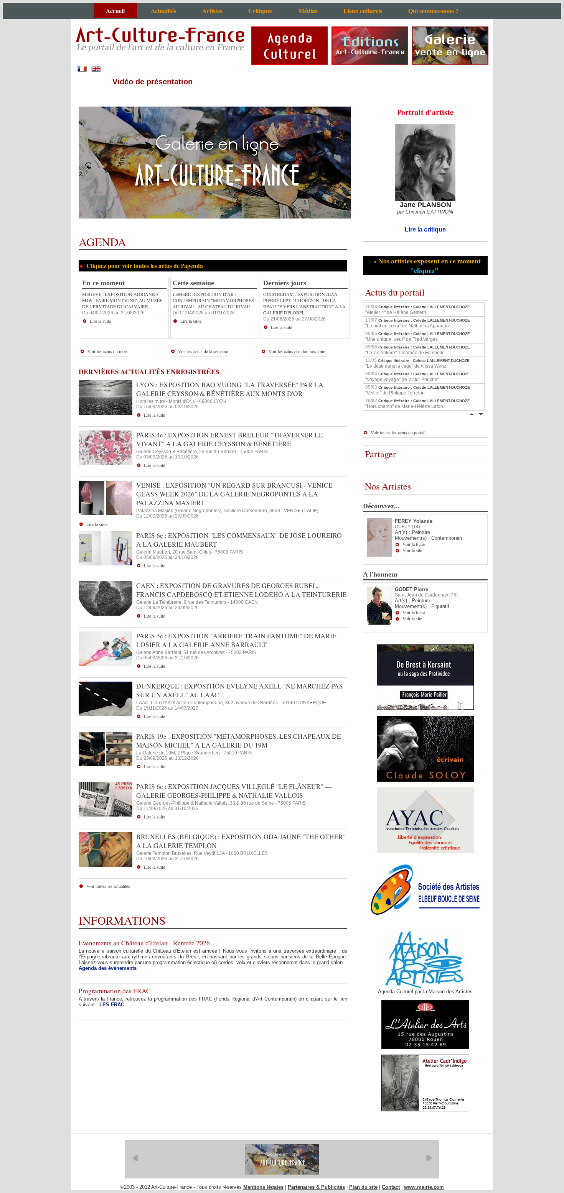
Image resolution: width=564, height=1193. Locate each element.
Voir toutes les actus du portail (398, 432)
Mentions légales (263, 1187)
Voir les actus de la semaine (203, 351)
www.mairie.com (424, 1187)
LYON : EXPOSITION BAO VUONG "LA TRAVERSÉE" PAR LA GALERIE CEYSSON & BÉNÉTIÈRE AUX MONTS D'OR (229, 389)
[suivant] (429, 1158)
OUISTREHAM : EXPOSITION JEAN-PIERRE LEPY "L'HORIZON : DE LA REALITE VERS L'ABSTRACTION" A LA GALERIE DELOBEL (304, 303)
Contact (391, 1187)
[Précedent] (471, 413)
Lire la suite (100, 321)
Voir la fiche (413, 544)
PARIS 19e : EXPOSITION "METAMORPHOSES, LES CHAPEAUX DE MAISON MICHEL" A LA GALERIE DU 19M (238, 740)
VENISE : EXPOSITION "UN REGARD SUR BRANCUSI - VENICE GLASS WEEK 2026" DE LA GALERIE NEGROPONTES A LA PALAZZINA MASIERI (234, 494)
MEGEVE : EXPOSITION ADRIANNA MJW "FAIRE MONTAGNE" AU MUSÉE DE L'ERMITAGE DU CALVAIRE (122, 300)
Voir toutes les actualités (108, 886)
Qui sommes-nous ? (433, 10)
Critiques (260, 10)
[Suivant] (481, 413)
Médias (307, 10)
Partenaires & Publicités (316, 1187)
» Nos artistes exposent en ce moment (426, 265)
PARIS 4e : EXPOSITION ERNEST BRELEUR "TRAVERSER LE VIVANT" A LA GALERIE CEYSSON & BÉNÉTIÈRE (229, 439)
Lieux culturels (362, 10)
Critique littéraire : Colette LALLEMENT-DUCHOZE (417, 309)
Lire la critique (425, 229)
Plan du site (363, 1187)
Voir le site (412, 550)
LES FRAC (111, 1004)
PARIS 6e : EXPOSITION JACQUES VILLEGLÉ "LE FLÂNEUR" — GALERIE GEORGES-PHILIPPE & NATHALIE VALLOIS (233, 791)
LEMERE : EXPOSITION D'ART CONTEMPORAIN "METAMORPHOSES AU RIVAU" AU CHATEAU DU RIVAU (213, 300)
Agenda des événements (108, 968)
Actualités (163, 10)
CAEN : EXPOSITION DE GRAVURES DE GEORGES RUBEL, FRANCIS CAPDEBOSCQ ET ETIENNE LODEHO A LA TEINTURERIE (241, 590)
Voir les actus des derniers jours (298, 351)
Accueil (115, 10)
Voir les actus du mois (107, 351)
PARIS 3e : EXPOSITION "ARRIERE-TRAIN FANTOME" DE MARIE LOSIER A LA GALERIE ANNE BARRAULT (236, 640)
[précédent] (135, 1158)
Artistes (212, 10)
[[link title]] (282, 1159)
